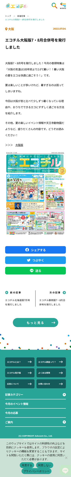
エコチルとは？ (14, 362)
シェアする (38, 250)
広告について (13, 383)
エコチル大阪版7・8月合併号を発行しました (25, 19)
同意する (27, 465)
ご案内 (9, 422)
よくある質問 (44, 372)
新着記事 (21, 16)
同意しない (44, 465)
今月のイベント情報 (16, 404)
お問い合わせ (44, 383)
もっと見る (35, 322)
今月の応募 (11, 413)
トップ (8, 16)
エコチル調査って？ (47, 362)
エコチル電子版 (14, 372)
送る (38, 270)
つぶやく (38, 260)
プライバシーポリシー (36, 471)
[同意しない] (66, 458)
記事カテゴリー (14, 394)
